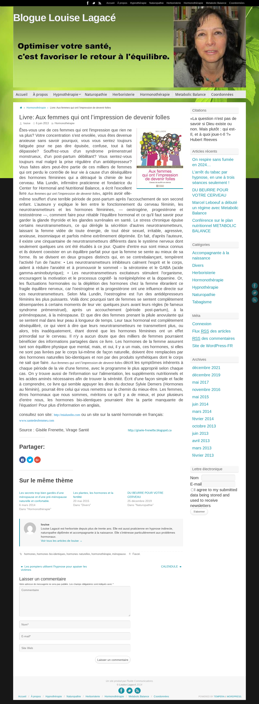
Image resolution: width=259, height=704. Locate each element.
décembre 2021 (206, 367)
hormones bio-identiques (51, 553)
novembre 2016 (206, 389)
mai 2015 (200, 397)
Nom (194, 478)
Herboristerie (174, 3)
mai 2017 (200, 382)
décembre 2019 (206, 375)
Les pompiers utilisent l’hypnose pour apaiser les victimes (54, 568)
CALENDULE (170, 566)
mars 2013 (201, 448)
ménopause (119, 553)
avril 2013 (201, 440)
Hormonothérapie (193, 3)
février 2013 (203, 455)
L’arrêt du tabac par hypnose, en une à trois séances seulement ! (213, 177)
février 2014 (203, 419)
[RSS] (100, 3)
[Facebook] (88, 3)
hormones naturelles (78, 553)
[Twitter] (94, 3)
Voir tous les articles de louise (61, 540)
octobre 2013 (204, 426)
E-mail (196, 484)
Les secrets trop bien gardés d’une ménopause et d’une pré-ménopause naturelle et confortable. (43, 497)
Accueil (110, 3)
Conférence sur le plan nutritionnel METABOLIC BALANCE (214, 225)
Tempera (219, 696)
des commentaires (213, 338)
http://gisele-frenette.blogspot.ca (150, 430)
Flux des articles (211, 331)
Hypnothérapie (138, 3)
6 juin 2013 (42, 123)
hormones (30, 553)
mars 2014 (201, 411)
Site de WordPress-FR (212, 345)
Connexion (201, 324)
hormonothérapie (101, 553)
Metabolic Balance (216, 3)
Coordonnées (236, 3)
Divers (198, 265)
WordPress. (234, 696)
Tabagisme (202, 302)
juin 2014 (200, 404)
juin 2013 (200, 433)
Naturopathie (156, 3)
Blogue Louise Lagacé (64, 17)
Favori (136, 553)
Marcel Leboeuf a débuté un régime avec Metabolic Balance (215, 207)
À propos (122, 3)
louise (26, 123)
